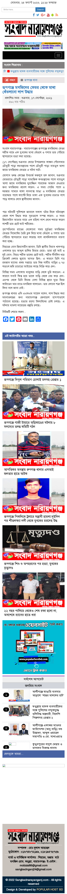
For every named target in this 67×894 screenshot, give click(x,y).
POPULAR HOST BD (50, 889)
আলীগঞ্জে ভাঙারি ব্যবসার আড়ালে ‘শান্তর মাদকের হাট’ (48, 693)
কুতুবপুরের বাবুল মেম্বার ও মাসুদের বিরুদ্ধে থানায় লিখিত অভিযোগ (47, 747)
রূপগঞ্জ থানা (31, 80)
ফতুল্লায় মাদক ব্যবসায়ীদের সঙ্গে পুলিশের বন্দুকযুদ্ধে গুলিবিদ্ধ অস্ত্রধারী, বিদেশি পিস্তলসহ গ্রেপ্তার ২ (47, 712)
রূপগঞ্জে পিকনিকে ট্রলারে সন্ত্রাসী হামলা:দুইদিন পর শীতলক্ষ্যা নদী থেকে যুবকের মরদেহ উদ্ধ (32, 519)
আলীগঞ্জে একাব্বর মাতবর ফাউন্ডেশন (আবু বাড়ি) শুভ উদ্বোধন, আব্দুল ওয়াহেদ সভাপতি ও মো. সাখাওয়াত (47, 731)
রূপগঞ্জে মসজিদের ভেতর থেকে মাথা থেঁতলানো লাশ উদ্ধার (28, 89)
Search (40, 9)
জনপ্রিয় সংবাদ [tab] (33, 686)
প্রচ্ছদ (12, 80)
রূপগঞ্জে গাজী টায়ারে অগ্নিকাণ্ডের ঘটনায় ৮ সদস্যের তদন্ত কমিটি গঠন (30, 425)
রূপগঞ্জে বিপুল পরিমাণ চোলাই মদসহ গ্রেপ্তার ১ (32, 380)
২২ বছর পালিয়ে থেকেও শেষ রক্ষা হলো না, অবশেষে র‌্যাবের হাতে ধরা (30, 613)
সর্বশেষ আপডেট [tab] (33, 679)
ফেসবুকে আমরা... (13, 754)
